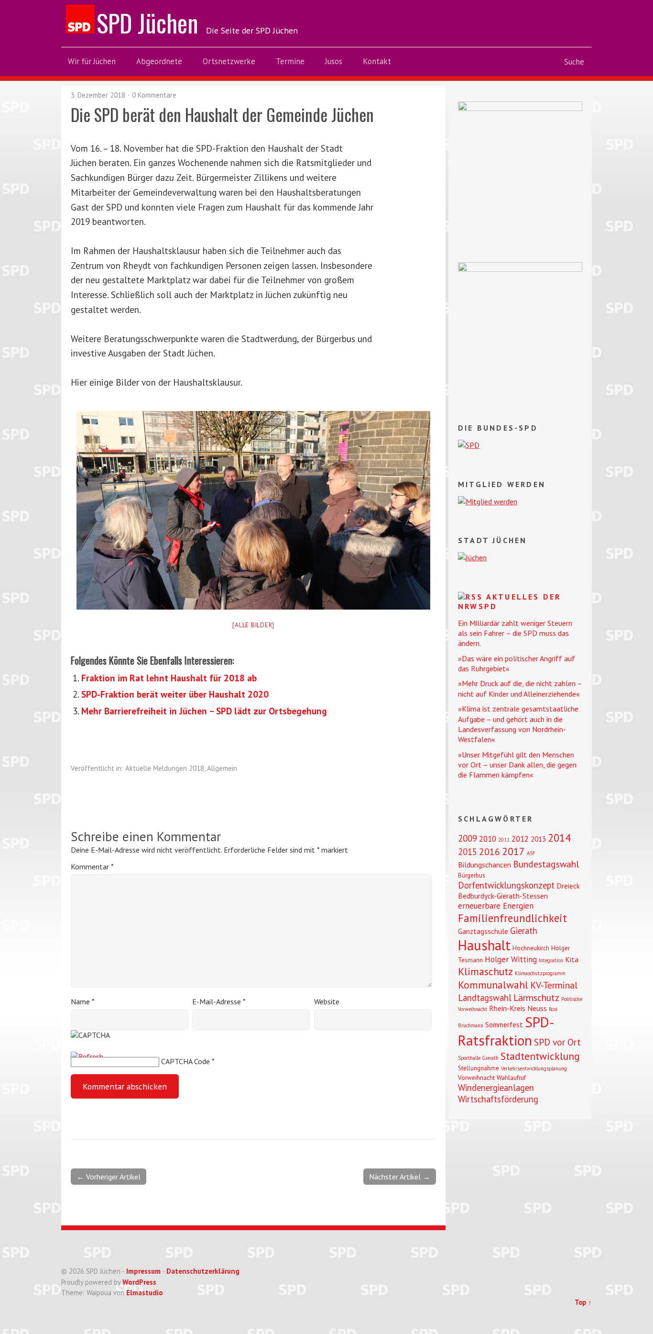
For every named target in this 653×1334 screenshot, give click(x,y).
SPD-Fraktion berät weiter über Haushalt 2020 (175, 694)
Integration (551, 960)
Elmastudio (144, 1292)
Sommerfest (504, 1024)
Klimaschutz (485, 971)
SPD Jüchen (147, 22)
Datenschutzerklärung (202, 1271)
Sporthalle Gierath (478, 1058)
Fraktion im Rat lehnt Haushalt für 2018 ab (169, 678)
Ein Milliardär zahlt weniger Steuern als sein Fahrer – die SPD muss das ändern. (515, 633)
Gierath (523, 930)
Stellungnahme (478, 1068)
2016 (489, 851)
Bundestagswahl (546, 864)
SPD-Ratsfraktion (506, 1031)
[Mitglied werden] (487, 501)
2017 (513, 851)
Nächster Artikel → (399, 1176)
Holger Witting (511, 959)
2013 (538, 839)
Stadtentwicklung (540, 1056)
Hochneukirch (530, 948)
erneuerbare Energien (495, 905)
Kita (571, 959)
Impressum (143, 1271)
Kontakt (377, 61)
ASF (531, 853)
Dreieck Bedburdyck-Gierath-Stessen (519, 890)
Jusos (333, 61)
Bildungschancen (484, 864)
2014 (559, 838)
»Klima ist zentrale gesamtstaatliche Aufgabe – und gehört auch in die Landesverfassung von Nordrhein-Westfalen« (518, 724)
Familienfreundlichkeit (512, 918)
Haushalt (484, 945)
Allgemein (222, 768)
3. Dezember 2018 (98, 95)
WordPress (139, 1282)
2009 (467, 838)
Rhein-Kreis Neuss (518, 1008)
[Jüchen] (472, 557)
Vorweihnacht (476, 1078)
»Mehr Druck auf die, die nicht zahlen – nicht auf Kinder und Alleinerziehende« (520, 688)
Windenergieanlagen (496, 1087)
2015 (467, 851)
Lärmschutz (536, 997)
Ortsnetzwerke (229, 61)
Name (83, 1001)
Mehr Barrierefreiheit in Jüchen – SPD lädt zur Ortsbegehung (204, 711)
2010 (487, 839)
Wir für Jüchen (92, 61)
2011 (504, 839)
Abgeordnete (159, 61)
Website (326, 1001)
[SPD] (468, 445)
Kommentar (92, 866)
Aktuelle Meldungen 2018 (164, 768)
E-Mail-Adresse (219, 1001)
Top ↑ (583, 1302)
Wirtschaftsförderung (498, 1099)
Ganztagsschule (483, 931)
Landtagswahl (485, 997)
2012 (520, 839)
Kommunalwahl (493, 984)
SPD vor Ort (557, 1042)
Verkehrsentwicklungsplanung (534, 1068)
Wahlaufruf (511, 1078)
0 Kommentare (154, 95)
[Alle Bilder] (253, 625)
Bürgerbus (471, 875)
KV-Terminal (553, 985)
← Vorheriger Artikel (108, 1176)
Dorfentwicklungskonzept (506, 885)
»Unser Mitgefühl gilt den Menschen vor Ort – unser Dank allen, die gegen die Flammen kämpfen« (517, 765)
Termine (290, 61)
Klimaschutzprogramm (540, 973)
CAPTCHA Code (185, 1061)
